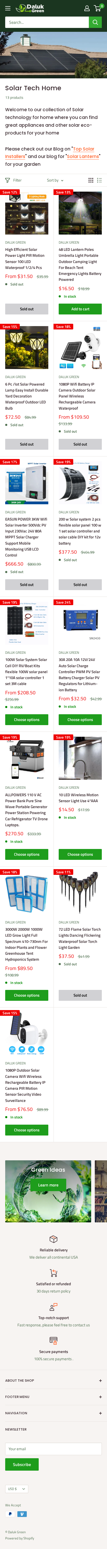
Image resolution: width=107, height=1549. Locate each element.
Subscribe (22, 1464)
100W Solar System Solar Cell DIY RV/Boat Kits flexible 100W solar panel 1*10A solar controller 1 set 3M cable (26, 672)
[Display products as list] (99, 180)
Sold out (27, 309)
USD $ (12, 1488)
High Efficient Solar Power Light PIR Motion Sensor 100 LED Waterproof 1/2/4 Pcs (24, 258)
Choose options (26, 720)
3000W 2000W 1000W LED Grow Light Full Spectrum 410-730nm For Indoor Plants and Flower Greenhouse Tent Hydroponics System (26, 944)
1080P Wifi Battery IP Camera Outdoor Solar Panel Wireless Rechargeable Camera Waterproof (77, 396)
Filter (17, 180)
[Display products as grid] (91, 180)
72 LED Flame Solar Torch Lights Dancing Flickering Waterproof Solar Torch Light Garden (80, 938)
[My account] (87, 8)
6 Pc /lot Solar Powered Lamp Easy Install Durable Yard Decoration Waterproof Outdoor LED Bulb (26, 396)
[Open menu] (7, 8)
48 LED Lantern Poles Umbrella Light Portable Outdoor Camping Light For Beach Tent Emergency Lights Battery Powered (80, 264)
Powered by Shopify (19, 1538)
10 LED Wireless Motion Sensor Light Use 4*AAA (78, 798)
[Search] (95, 22)
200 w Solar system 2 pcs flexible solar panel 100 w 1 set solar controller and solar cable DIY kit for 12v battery (80, 531)
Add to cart (80, 309)
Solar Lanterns (83, 156)
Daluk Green (15, 242)
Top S (79, 149)
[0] (97, 8)
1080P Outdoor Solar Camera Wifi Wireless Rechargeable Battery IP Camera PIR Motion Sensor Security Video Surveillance (25, 1085)
